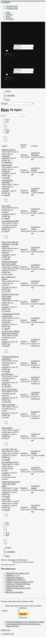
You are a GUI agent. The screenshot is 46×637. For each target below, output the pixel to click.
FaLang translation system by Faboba (8, 564)
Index (8, 23)
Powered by (17, 562)
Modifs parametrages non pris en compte (9, 263)
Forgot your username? (14, 61)
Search (8, 29)
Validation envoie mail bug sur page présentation (10, 296)
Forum (8, 17)
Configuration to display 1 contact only (11, 315)
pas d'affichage (7, 374)
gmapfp (7, 178)
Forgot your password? (14, 59)
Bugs (5, 109)
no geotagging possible (10, 221)
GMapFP (9, 15)
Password (9, 48)
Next (7, 130)
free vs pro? (6, 206)
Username (10, 46)
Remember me (13, 51)
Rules (8, 27)
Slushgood (6, 156)
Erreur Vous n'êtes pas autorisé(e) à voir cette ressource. (10, 244)
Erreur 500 (6, 499)
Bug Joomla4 (7, 165)
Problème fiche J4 (8, 150)
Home (8, 12)
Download (10, 19)
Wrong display (7, 428)
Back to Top (5, 630)
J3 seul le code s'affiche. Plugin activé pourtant (11, 332)
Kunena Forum (27, 562)
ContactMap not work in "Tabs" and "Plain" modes (11, 484)
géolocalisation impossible (7, 181)
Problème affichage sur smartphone (10, 358)
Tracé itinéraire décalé (10, 462)
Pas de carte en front (9, 389)
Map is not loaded (8, 405)
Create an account (12, 63)
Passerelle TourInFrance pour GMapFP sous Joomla (25, 622)
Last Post (5, 158)
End (7, 132)
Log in (9, 55)
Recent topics (11, 25)
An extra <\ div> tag (9, 449)
